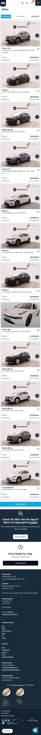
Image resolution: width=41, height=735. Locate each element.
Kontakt (4, 652)
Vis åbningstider (20, 563)
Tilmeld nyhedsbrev (8, 657)
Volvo (3, 633)
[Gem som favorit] (38, 49)
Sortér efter (35, 16)
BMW (3, 628)
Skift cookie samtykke (7, 715)
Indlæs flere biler (20, 504)
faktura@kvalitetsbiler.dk (9, 667)
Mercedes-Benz (6, 631)
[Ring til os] (22, 3)
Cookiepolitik (5, 713)
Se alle (4, 638)
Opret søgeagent (20, 537)
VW (3, 636)
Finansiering (5, 650)
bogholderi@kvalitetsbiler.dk (10, 670)
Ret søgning (6, 16)
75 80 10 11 (10, 665)
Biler (3, 648)
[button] (27, 3)
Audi (3, 626)
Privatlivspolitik (5, 711)
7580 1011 (10, 612)
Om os (4, 655)
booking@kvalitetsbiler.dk (10, 614)
